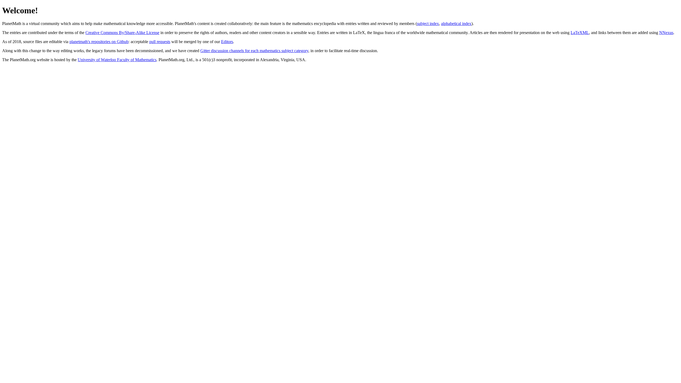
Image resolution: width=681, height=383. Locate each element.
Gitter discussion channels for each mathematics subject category (254, 50)
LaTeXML (580, 32)
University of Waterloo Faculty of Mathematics (117, 59)
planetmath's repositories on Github (98, 41)
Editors (227, 41)
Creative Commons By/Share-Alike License (122, 32)
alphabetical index (456, 23)
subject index (428, 23)
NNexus (666, 32)
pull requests (159, 41)
